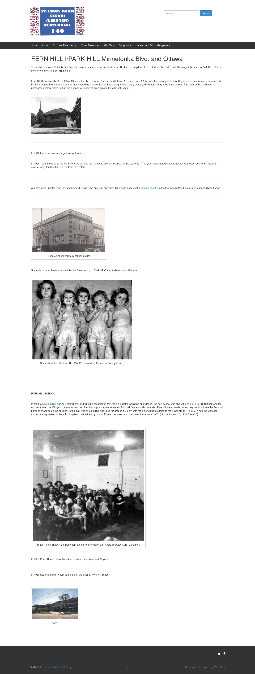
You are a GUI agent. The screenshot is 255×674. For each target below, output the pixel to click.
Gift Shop (109, 45)
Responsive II (192, 667)
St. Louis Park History (64, 45)
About (45, 45)
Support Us (125, 45)
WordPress (220, 667)
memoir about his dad (153, 188)
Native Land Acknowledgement (153, 45)
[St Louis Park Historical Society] (57, 20)
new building (49, 404)
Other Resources (90, 45)
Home (34, 45)
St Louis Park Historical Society (54, 667)
